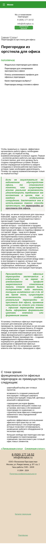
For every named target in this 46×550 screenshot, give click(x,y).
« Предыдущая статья (12, 449)
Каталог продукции (23, 514)
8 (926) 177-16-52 (25, 20)
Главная (5, 37)
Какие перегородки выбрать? (18, 81)
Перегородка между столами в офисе (22, 84)
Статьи (13, 37)
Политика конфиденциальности (23, 474)
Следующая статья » (35, 449)
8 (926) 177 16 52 (23, 454)
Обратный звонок (23, 27)
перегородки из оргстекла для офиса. (24, 206)
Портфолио (23, 535)
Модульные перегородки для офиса (21, 65)
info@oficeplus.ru (25, 24)
